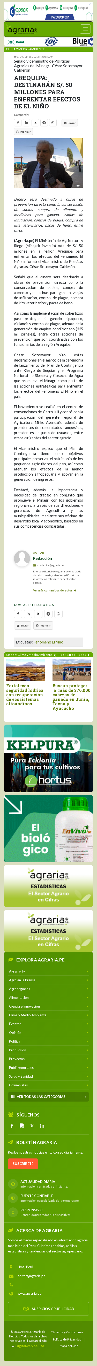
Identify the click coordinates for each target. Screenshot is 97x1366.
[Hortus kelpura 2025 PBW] (48, 758)
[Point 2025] (48, 828)
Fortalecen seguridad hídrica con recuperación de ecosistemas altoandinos (24, 694)
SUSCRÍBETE (23, 1164)
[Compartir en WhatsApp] (53, 122)
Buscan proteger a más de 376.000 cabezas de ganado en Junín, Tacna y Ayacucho (72, 697)
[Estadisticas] (48, 886)
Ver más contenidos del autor (53, 590)
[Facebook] (12, 1126)
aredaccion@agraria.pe (50, 565)
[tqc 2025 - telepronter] (39, 40)
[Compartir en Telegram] (44, 122)
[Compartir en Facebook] (17, 122)
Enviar (72, 122)
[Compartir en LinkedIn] (26, 122)
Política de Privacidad (67, 1339)
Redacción (42, 558)
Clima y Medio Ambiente (25, 49)
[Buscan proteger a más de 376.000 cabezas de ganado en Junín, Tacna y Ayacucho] (72, 670)
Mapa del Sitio (69, 1345)
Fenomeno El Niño (48, 642)
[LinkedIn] (42, 1126)
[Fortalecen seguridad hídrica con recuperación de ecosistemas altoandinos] (25, 670)
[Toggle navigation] (85, 29)
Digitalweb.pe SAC (31, 1346)
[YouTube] (22, 1126)
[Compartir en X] (35, 122)
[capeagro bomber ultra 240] (48, 11)
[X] (32, 1126)
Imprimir (25, 131)
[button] (59, 655)
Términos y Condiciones (67, 1332)
